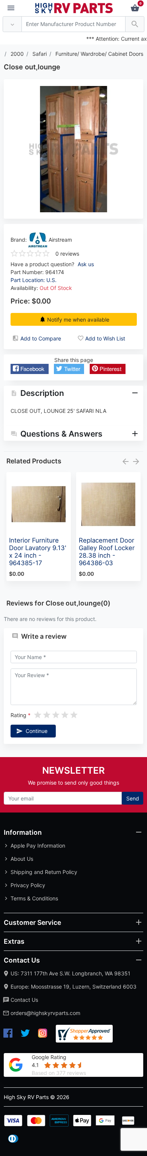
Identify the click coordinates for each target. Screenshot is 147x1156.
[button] (30, 369)
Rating (18, 715)
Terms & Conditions (34, 898)
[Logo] (74, 7)
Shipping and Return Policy (44, 872)
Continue (36, 731)
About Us (22, 859)
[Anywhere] (12, 24)
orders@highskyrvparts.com (45, 1013)
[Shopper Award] (84, 1034)
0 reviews (67, 253)
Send (132, 798)
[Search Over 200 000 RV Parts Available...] (134, 24)
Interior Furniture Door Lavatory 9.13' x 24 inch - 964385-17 (37, 552)
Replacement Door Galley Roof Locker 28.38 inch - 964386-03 (107, 552)
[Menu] (11, 8)
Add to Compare (40, 338)
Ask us (86, 264)
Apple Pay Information (38, 845)
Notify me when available (78, 319)
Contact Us (24, 1000)
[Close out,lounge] (74, 149)
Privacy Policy (28, 885)
